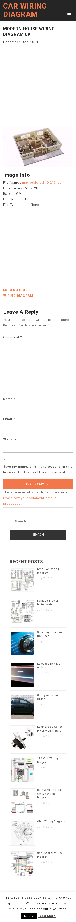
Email (9, 419)
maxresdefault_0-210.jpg (42, 183)
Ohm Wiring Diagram (51, 821)
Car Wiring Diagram (25, 10)
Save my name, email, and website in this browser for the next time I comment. (37, 469)
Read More (47, 916)
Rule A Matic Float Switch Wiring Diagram (49, 793)
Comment (12, 337)
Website (10, 439)
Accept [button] (29, 916)
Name (9, 399)
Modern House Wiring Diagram (18, 293)
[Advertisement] (38, 83)
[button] (68, 14)
